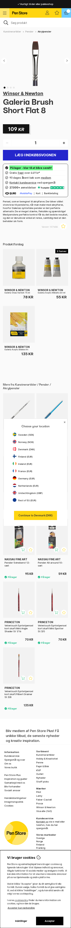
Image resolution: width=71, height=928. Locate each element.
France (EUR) (25, 471)
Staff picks (42, 781)
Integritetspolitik (13, 801)
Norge (39, 841)
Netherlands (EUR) (28, 485)
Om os (7, 763)
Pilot (38, 791)
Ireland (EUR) (25, 463)
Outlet (40, 773)
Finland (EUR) (25, 456)
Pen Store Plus (12, 775)
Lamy (39, 795)
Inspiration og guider (15, 778)
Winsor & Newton (23, 93)
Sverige (40, 838)
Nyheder (41, 777)
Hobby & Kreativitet (47, 758)
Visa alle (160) (44, 811)
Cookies (8, 805)
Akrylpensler (44, 31)
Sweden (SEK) (26, 434)
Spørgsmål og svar (14, 759)
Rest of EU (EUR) (27, 500)
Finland (40, 844)
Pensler (29, 31)
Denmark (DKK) (26, 449)
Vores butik (10, 767)
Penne (39, 762)
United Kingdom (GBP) (30, 493)
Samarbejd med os (14, 782)
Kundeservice (11, 755)
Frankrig (40, 847)
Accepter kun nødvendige (21, 908)
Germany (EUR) (26, 478)
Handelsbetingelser (15, 797)
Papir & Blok (42, 766)
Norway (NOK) (26, 442)
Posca (39, 803)
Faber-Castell (44, 799)
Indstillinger (21, 921)
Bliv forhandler (12, 786)
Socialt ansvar (12, 790)
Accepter (50, 921)
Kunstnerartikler (12, 31)
